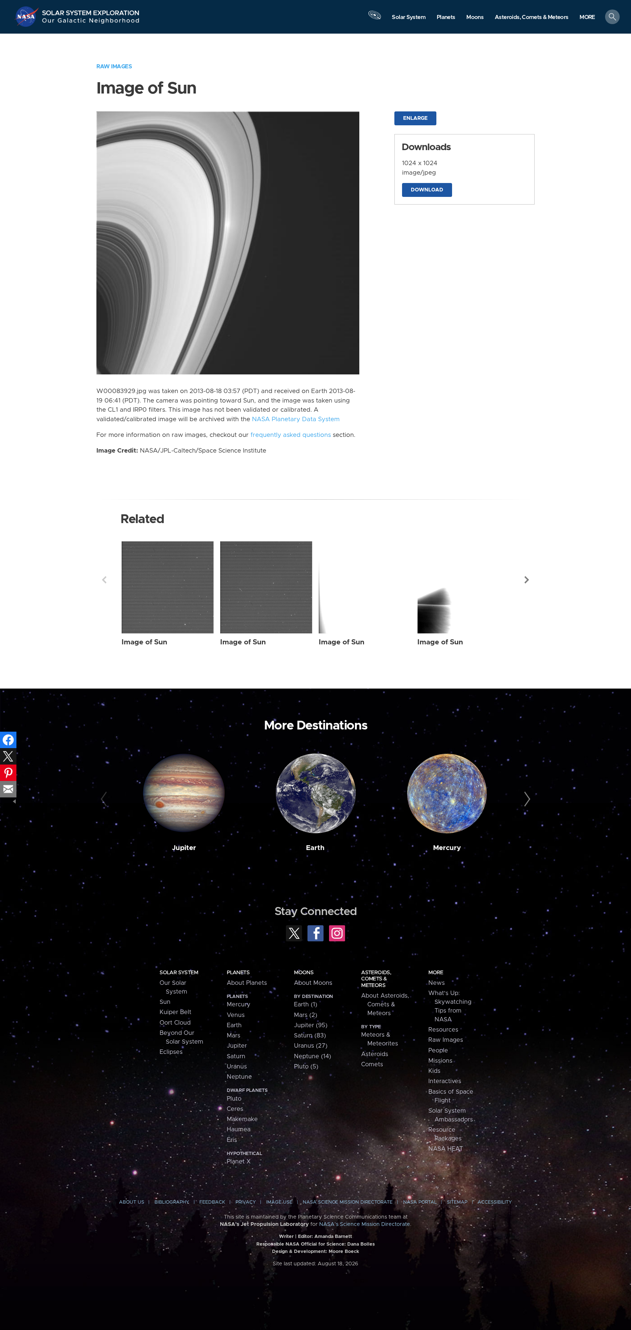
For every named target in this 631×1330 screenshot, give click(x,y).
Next (526, 580)
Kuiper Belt (175, 1012)
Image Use (279, 1202)
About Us (131, 1202)
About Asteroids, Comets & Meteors (385, 1004)
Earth (315, 848)
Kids (434, 1071)
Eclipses (171, 1052)
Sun (165, 1002)
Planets (238, 972)
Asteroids (374, 1054)
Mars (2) (305, 1015)
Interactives (444, 1081)
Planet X (239, 1162)
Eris (232, 1140)
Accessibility (495, 1202)
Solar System (179, 972)
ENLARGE (415, 118)
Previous (104, 580)
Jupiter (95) (311, 1025)
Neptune (239, 1077)
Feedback (212, 1202)
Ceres (235, 1109)
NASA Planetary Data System (296, 419)
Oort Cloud (175, 1023)
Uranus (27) (311, 1046)
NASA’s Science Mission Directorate (364, 1224)
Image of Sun (144, 642)
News (436, 983)
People (438, 1050)
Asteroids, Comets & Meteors (376, 979)
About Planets (247, 983)
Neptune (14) (312, 1056)
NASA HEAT (445, 1149)
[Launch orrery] (374, 19)
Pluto (234, 1099)
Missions (440, 1061)
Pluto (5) (306, 1067)
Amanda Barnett (333, 1236)
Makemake (242, 1119)
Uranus (237, 1067)
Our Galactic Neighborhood (91, 22)
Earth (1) (305, 1004)
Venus (236, 1015)
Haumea (239, 1129)
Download (427, 190)
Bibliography (171, 1202)
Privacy (246, 1202)
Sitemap (457, 1202)
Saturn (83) (310, 1036)
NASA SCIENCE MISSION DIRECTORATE (348, 1202)
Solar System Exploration (91, 10)
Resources (443, 1030)
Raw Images (114, 66)
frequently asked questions (291, 435)
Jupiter (184, 848)
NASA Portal (420, 1202)
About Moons (313, 983)
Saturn (236, 1056)
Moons (303, 972)
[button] (587, 17)
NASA (28, 16)
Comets (372, 1064)
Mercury (447, 848)
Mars (233, 1036)
